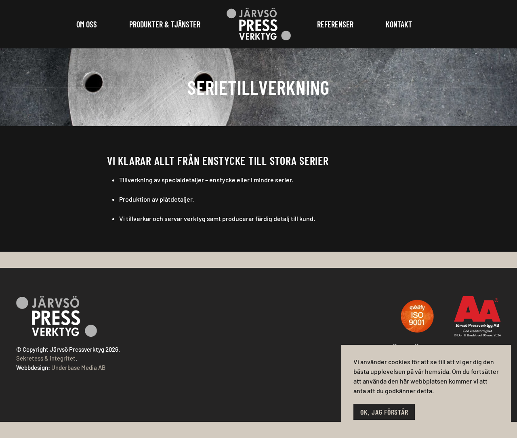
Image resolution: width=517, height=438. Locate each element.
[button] (417, 316)
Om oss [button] (86, 24)
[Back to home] (259, 24)
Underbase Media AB (78, 367)
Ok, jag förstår (384, 411)
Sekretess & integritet (46, 358)
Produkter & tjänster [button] (164, 24)
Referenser (335, 24)
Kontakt (399, 24)
